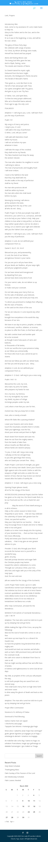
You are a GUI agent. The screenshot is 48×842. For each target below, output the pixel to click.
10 (29, 801)
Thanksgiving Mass (12, 770)
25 (34, 812)
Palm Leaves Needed (13, 780)
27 (7, 817)
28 (12, 817)
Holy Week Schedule (12, 766)
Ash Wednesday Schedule (14, 777)
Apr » (12, 821)
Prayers (12, 15)
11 (34, 801)
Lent (6, 15)
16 (23, 806)
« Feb (7, 821)
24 (29, 812)
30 (23, 817)
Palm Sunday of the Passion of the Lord (20, 773)
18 (34, 806)
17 (29, 806)
